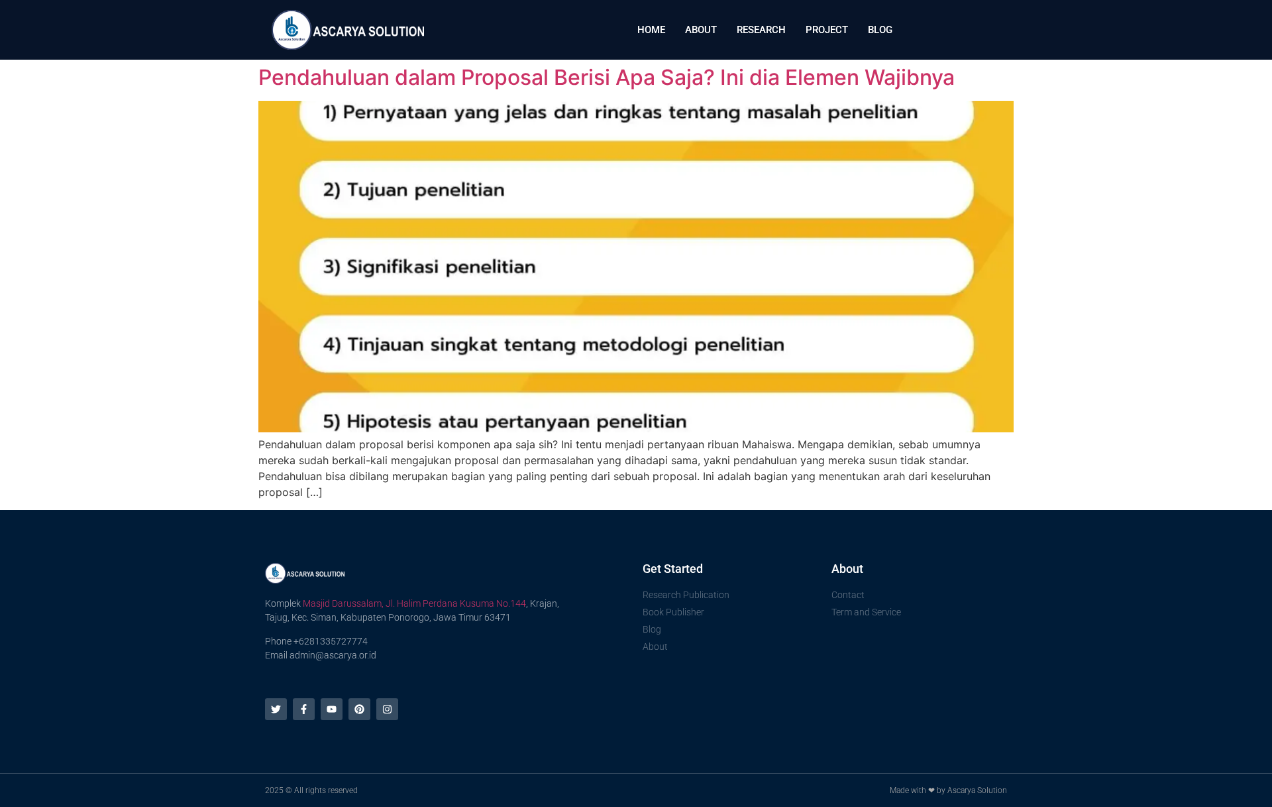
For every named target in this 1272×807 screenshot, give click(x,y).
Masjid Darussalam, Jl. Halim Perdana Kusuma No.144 (414, 603)
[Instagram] (387, 709)
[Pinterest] (359, 709)
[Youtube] (332, 709)
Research (761, 30)
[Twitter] (276, 709)
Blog (880, 30)
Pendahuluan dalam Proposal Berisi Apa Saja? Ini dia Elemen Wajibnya (606, 77)
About (701, 30)
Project (827, 30)
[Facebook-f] (304, 709)
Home (651, 30)
